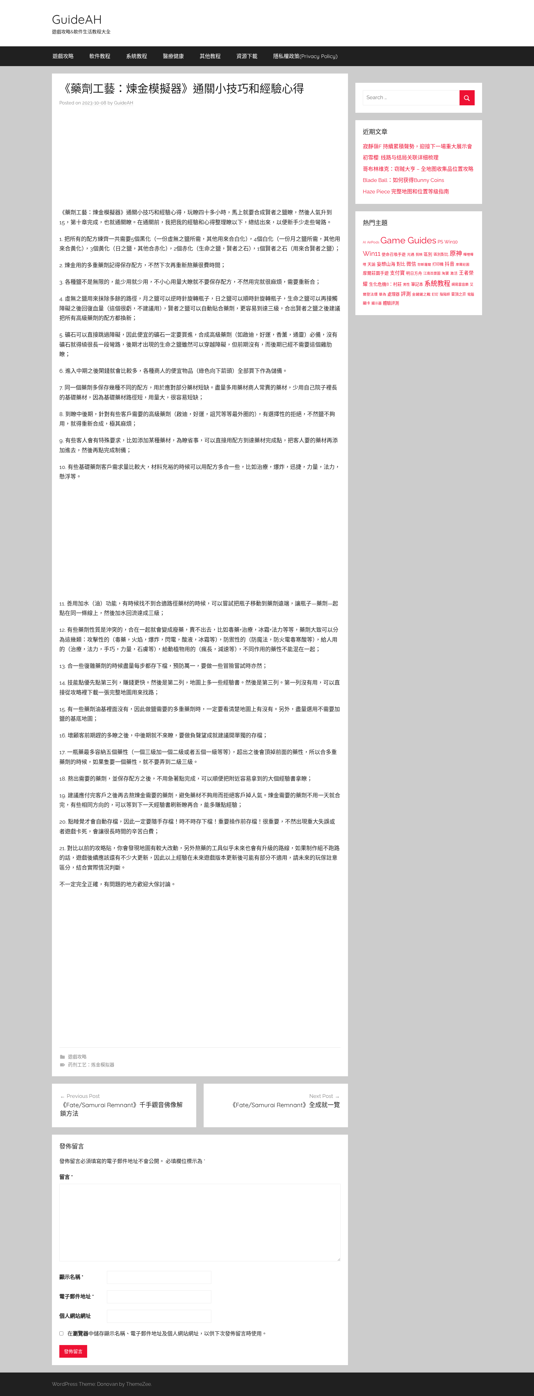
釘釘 (435, 295)
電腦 (470, 295)
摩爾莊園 (462, 264)
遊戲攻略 (63, 56)
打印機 (437, 264)
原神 (456, 253)
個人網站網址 (75, 1316)
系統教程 (136, 56)
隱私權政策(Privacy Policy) (305, 56)
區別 (428, 254)
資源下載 (246, 56)
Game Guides (408, 240)
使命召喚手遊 (394, 254)
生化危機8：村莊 (385, 284)
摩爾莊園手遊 (376, 273)
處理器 (394, 294)
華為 (382, 294)
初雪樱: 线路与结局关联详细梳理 (401, 157)
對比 (400, 264)
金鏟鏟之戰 (421, 294)
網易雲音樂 (459, 284)
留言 (66, 1177)
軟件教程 (99, 56)
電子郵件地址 (76, 1296)
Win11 (371, 253)
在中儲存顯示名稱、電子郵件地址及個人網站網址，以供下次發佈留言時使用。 (167, 1334)
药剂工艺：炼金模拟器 (91, 1065)
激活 (454, 273)
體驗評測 (391, 303)
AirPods (373, 242)
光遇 (410, 254)
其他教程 (210, 56)
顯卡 (366, 303)
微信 (411, 264)
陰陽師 (445, 295)
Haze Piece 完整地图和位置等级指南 (406, 191)
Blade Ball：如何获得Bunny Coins (403, 180)
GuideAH (77, 19)
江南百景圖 (431, 273)
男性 (406, 285)
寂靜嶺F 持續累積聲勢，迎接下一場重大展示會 (417, 146)
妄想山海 (386, 264)
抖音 (450, 264)
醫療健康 (173, 56)
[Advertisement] (200, 159)
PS (440, 241)
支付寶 (397, 273)
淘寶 (445, 273)
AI (364, 242)
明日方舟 (414, 273)
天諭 (371, 264)
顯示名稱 (71, 1277)
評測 (406, 294)
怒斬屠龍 (424, 265)
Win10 (451, 242)
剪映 (419, 254)
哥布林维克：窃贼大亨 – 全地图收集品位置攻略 (418, 169)
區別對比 (441, 254)
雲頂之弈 (458, 294)
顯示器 (376, 304)
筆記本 (417, 284)
